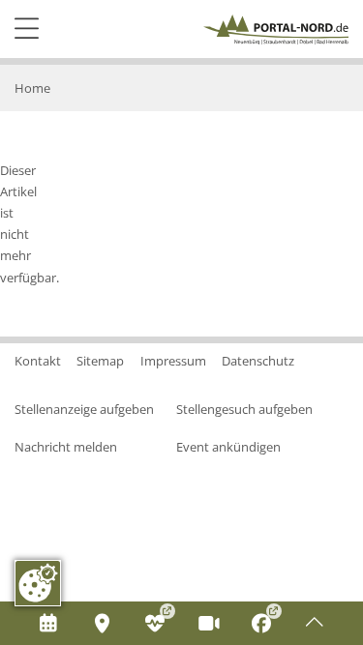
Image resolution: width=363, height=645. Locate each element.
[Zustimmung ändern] (38, 583)
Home (32, 88)
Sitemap (100, 360)
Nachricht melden (66, 446)
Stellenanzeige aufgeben (84, 409)
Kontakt (38, 360)
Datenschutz (258, 360)
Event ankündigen (228, 446)
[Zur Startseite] (275, 29)
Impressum (173, 360)
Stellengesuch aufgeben (244, 409)
